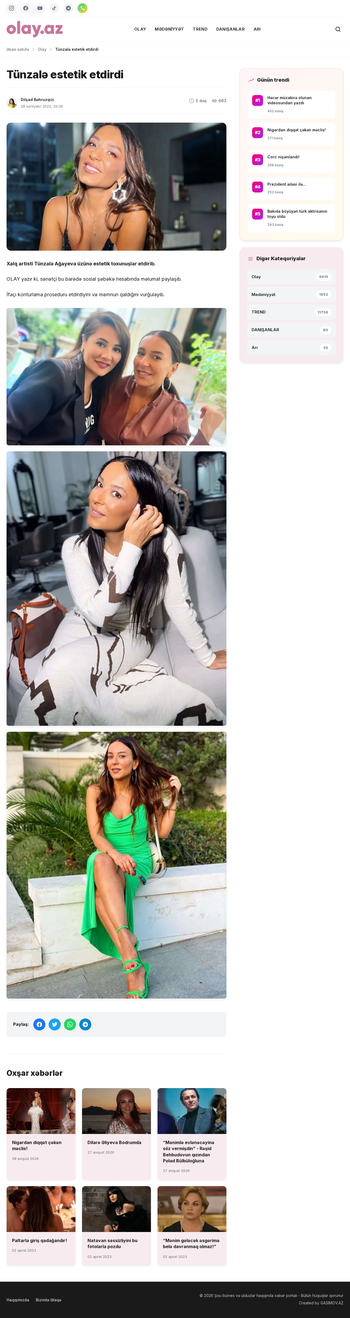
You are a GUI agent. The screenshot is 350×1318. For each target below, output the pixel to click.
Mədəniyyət (169, 29)
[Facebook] (26, 8)
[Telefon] (83, 8)
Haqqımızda (18, 1300)
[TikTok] (54, 8)
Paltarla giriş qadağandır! (39, 1240)
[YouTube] (40, 8)
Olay (140, 29)
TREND (200, 29)
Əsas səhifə (18, 49)
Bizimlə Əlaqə (48, 1300)
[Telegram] (68, 8)
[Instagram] (11, 8)
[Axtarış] (337, 29)
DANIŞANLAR (230, 29)
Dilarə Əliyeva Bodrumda (114, 1142)
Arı (257, 29)
